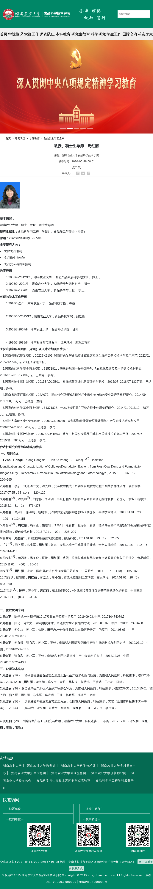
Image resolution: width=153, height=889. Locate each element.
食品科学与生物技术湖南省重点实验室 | (65, 780)
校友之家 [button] (145, 34)
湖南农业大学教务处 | (42, 765)
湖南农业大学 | (13, 765)
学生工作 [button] (114, 34)
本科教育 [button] (63, 34)
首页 (3, 34)
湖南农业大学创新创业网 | (109, 773)
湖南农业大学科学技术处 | (79, 765)
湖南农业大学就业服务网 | (69, 773)
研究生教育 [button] (80, 34)
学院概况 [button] (15, 34)
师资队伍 (20, 138)
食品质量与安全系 (53, 138)
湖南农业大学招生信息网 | (29, 773)
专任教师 (34, 138)
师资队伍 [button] (47, 34)
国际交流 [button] (129, 34)
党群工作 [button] (31, 34)
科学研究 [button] (98, 34)
